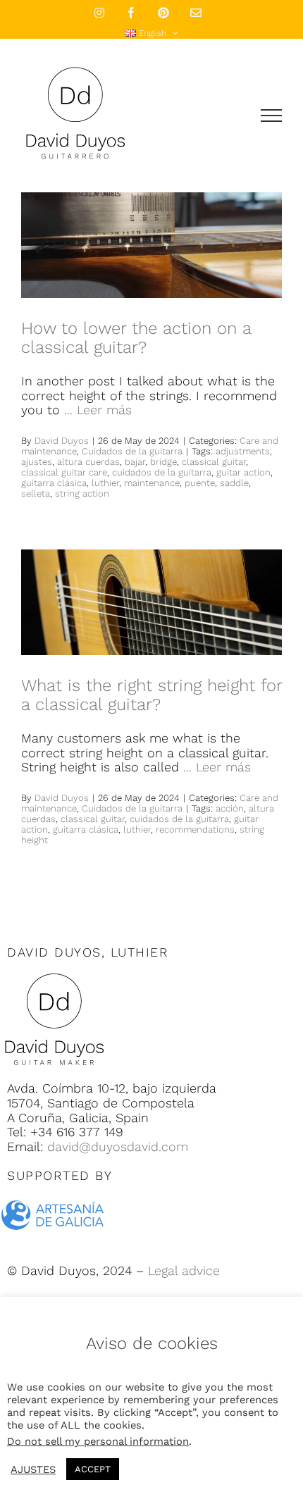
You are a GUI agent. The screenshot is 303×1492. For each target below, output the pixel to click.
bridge (163, 461)
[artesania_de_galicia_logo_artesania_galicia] (53, 1195)
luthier (105, 483)
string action (82, 493)
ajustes (36, 461)
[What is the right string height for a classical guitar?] (151, 602)
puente (200, 483)
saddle (234, 483)
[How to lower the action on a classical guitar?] (151, 245)
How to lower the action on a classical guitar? (136, 337)
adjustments (243, 451)
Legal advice (184, 1270)
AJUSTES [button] (33, 1469)
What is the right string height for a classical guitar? (151, 695)
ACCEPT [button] (93, 1469)
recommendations (195, 829)
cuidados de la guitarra (161, 472)
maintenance (152, 483)
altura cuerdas (88, 461)
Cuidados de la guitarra (132, 451)
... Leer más (98, 409)
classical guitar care (64, 472)
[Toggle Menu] (271, 115)
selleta (35, 493)
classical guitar (214, 461)
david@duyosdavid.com (117, 1146)
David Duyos (62, 440)
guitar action (243, 472)
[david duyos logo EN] (54, 972)
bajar (135, 461)
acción (230, 808)
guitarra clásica (54, 483)
